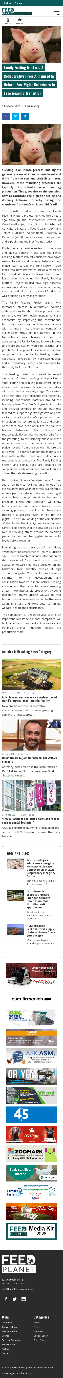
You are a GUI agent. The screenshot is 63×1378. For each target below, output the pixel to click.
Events (5, 1335)
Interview (38, 1331)
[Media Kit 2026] (31, 1231)
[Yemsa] (31, 1211)
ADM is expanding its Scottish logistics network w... (41, 942)
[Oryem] (31, 1076)
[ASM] (31, 1056)
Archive (6, 1348)
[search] (55, 21)
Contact (6, 1353)
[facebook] (6, 1301)
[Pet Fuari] (31, 1134)
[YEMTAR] (31, 1018)
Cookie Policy (24, 1373)
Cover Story (40, 1340)
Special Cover (41, 1335)
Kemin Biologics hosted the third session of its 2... (40, 882)
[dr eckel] (31, 1173)
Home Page (8, 1373)
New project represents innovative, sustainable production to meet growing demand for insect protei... (27, 710)
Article (37, 1326)
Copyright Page (9, 1326)
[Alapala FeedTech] (31, 975)
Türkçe (18, 3)
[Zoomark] (31, 1153)
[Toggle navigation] (57, 13)
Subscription (8, 1344)
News (36, 1322)
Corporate (7, 1322)
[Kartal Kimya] (31, 1037)
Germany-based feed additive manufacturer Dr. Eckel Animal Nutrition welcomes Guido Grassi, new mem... (29, 771)
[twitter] (15, 1301)
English (7, 3)
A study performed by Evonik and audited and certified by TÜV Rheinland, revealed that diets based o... (31, 832)
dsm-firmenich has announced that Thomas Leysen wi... (39, 915)
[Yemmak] (31, 1115)
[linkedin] (23, 1301)
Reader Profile (9, 1331)
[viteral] (31, 1095)
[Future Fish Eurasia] (31, 1192)
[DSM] (31, 998)
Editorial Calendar (11, 1340)
